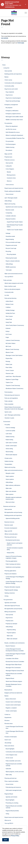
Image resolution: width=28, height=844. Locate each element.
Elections (7, 720)
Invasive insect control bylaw (13, 702)
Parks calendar (9, 401)
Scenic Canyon (10, 370)
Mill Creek (8, 346)
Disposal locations (10, 219)
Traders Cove (9, 382)
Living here (6, 68)
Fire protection (8, 123)
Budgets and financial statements (13, 692)
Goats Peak (9, 319)
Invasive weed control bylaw (13, 705)
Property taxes (8, 157)
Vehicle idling (9, 448)
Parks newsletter (9, 404)
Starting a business (10, 593)
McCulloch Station (10, 343)
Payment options (11, 632)
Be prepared (9, 107)
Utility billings (8, 200)
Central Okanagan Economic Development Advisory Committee (15, 649)
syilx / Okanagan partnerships (12, 415)
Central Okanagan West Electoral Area (14, 732)
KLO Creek (9, 334)
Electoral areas (9, 723)
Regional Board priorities (12, 810)
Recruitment (9, 150)
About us (9, 181)
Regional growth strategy (11, 590)
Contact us (7, 714)
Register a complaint (11, 708)
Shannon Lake (9, 373)
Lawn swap (9, 433)
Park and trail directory (10, 298)
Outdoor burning (10, 147)
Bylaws (6, 77)
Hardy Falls (9, 322)
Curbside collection (11, 216)
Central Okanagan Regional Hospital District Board (15, 654)
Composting (9, 213)
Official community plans (11, 534)
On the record (9, 757)
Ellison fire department (12, 126)
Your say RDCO (9, 276)
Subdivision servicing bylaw (13, 567)
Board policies (8, 689)
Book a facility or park (10, 286)
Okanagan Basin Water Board (13, 664)
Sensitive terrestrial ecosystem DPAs (15, 548)
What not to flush (10, 502)
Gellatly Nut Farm (10, 313)
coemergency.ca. (10, 7)
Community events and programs (13, 83)
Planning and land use (11, 537)
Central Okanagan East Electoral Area (14, 727)
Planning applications (11, 561)
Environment (6, 421)
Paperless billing (11, 629)
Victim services (10, 184)
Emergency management (11, 104)
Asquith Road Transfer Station (15, 222)
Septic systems (10, 476)
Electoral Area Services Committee (15, 661)
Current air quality (10, 430)
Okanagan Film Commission (13, 667)
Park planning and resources (12, 395)
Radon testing (9, 439)
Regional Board (10, 678)
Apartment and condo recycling (14, 207)
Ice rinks (7, 295)
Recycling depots (11, 254)
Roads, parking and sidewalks (13, 191)
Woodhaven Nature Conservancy (14, 388)
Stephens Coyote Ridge (12, 379)
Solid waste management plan (14, 790)
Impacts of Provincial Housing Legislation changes (13, 557)
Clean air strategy (10, 427)
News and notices (9, 745)
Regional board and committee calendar (14, 764)
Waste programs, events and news (15, 771)
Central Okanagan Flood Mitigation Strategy (15, 577)
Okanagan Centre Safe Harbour (14, 355)
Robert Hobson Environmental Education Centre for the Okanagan (14, 408)
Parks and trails (7, 280)
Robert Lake (9, 364)
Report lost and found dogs (13, 101)
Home (4, 65)
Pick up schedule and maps (13, 242)
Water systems (9, 494)
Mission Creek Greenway (12, 349)
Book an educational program (12, 289)
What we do (8, 820)
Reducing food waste (11, 258)
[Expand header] (26, 13)
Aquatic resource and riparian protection (14, 544)
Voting (7, 813)
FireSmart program (11, 144)
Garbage (8, 233)
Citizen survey (8, 80)
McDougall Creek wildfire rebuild (14, 116)
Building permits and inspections (13, 74)
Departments (8, 717)
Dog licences (9, 95)
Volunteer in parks (9, 418)
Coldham (8, 307)
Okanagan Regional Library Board (15, 670)
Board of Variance (10, 646)
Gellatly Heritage (10, 310)
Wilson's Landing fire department (14, 135)
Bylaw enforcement (11, 698)
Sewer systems (10, 479)
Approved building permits (13, 518)
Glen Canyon (9, 316)
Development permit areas (13, 540)
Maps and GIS (8, 154)
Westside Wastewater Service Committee (13, 685)
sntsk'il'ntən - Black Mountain (13, 376)
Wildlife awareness (11, 267)
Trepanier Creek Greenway (13, 385)
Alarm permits (8, 71)
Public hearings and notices (13, 564)
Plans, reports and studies (11, 781)
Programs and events (11, 245)
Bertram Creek (9, 304)
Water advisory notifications (13, 485)
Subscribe (8, 768)
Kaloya (7, 331)
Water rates (9, 488)
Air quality (7, 424)
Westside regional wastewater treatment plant (14, 498)
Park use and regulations (11, 398)
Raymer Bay (9, 358)
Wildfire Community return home (14, 119)
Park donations (9, 392)
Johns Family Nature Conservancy (15, 325)
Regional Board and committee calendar (14, 674)
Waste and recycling (10, 203)
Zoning (6, 596)
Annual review (9, 784)
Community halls (9, 292)
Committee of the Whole (12, 658)
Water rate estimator (11, 491)
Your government (7, 599)
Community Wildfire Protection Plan (15, 138)
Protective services (10, 160)
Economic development (11, 528)
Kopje (7, 337)
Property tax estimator (11, 623)
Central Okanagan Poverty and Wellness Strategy (14, 582)
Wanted (9, 172)
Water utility (9, 774)
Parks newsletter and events (13, 760)
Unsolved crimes (11, 178)
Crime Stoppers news (11, 754)
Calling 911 (9, 166)
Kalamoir (8, 328)
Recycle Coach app (11, 248)
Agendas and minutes (10, 602)
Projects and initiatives (11, 573)
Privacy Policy (15, 835)
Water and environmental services (13, 273)
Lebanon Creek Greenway (13, 340)
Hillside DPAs (10, 552)
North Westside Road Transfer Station (15, 225)
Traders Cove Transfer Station (15, 229)
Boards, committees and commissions (15, 643)
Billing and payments (10, 611)
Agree (5, 839)
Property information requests (12, 587)
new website (4, 38)
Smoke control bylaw (11, 445)
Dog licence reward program (13, 98)
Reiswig (8, 361)
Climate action (8, 458)
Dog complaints (10, 92)
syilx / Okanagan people (11, 197)
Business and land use (9, 506)
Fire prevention (10, 141)
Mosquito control (10, 473)
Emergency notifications (12, 110)
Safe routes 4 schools (11, 442)
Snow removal (9, 194)
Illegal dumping (10, 239)
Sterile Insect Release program (14, 681)
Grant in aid (8, 739)
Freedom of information (11, 736)
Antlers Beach (9, 301)
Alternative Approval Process (12, 605)
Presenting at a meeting (12, 803)
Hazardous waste (10, 236)
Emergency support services (13, 113)
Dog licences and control (11, 89)
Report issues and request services (14, 188)
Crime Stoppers (10, 169)
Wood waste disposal (11, 454)
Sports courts (8, 412)
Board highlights (10, 748)
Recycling (8, 251)
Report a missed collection (13, 261)
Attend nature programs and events (14, 283)
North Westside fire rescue (13, 132)
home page (21, 42)
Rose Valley (9, 367)
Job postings (8, 742)
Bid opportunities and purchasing (13, 512)
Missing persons (11, 175)
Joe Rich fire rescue (11, 129)
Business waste (10, 210)
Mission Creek (9, 352)
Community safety (9, 86)
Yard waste (9, 270)
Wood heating (9, 451)
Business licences (9, 522)
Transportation (8, 464)
